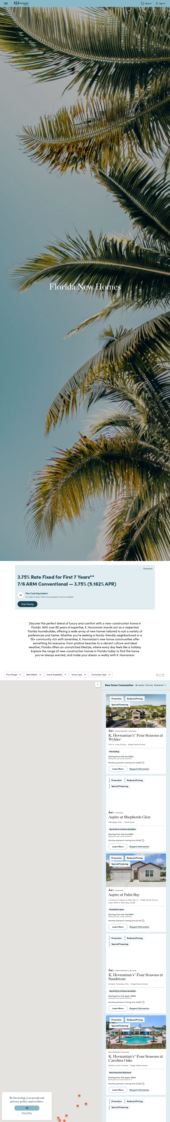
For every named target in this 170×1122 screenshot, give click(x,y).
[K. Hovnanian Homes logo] (21, 3)
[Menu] (6, 3)
